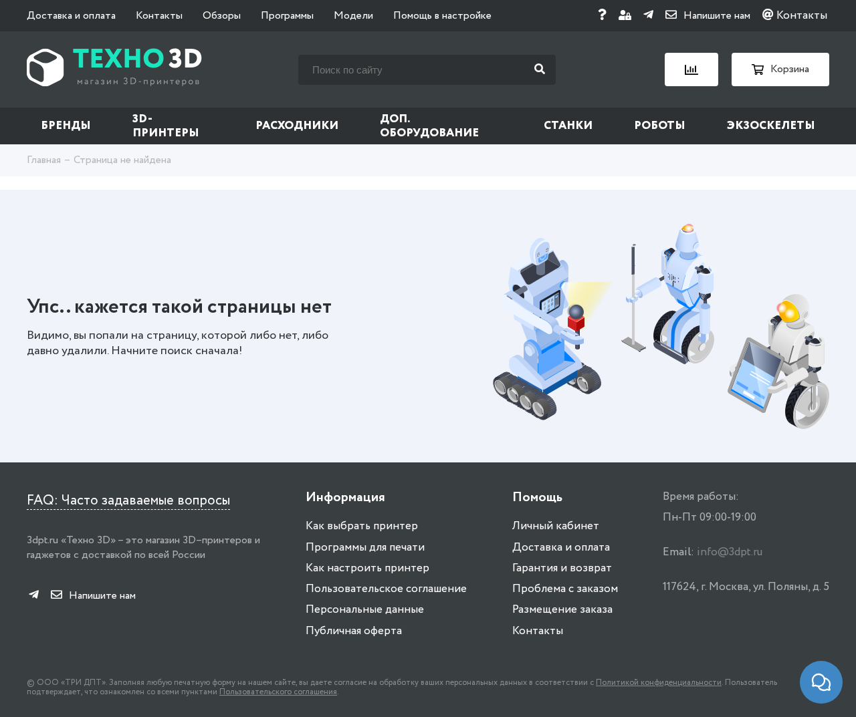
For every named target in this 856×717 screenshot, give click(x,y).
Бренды (66, 126)
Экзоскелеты (771, 126)
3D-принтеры (165, 126)
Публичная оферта (354, 631)
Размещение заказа (562, 609)
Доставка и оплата (71, 15)
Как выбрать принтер (362, 526)
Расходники (296, 126)
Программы (287, 15)
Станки (568, 126)
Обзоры (222, 15)
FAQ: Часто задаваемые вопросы (128, 500)
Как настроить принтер (367, 568)
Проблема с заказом (565, 589)
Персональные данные (365, 609)
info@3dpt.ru (729, 552)
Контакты (159, 15)
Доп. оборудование (429, 126)
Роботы (659, 126)
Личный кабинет (555, 526)
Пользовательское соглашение (386, 589)
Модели (353, 15)
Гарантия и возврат (562, 568)
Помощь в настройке (442, 15)
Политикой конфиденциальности (659, 682)
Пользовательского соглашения (278, 692)
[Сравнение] (691, 69)
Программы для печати (365, 547)
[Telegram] (648, 16)
